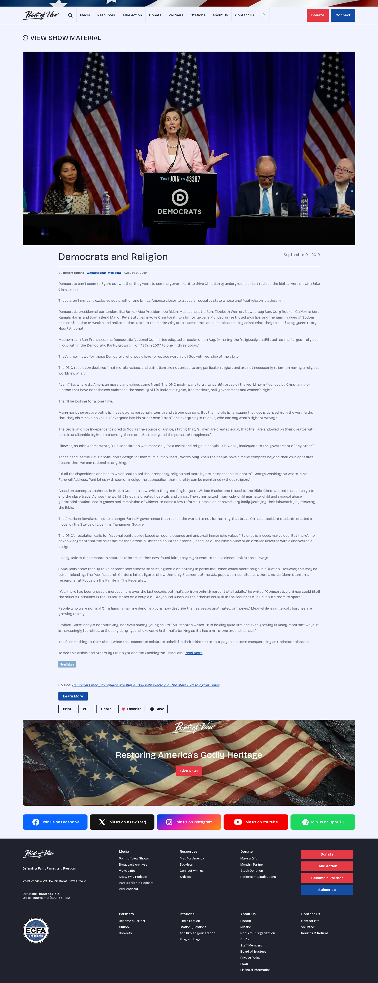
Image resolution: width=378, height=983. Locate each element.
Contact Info (310, 921)
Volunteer (308, 927)
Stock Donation (251, 871)
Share (106, 709)
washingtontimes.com (104, 273)
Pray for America (192, 858)
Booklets (186, 864)
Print (67, 709)
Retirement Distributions (258, 877)
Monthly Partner (252, 864)
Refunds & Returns (315, 933)
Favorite (134, 709)
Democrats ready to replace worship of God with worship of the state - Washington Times (145, 685)
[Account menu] (263, 15)
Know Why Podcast (133, 877)
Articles (185, 877)
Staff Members (251, 945)
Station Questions (193, 927)
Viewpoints (127, 871)
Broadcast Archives (133, 864)
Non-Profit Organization (257, 933)
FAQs (244, 964)
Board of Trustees (253, 951)
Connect (343, 15)
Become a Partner (327, 878)
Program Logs (190, 939)
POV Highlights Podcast (136, 883)
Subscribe (327, 890)
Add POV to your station (197, 933)
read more (194, 653)
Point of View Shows (134, 858)
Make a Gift (248, 858)
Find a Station (190, 921)
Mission (246, 927)
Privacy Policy (250, 958)
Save (160, 709)
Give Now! (189, 771)
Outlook (124, 927)
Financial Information (255, 970)
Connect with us (192, 871)
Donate (317, 15)
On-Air (244, 939)
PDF (86, 709)
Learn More (73, 696)
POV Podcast (128, 889)
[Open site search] (70, 15)
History (245, 921)
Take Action (327, 866)
